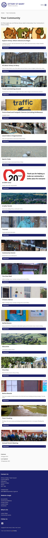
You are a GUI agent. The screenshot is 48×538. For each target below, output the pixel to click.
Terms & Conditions (6, 500)
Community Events (6, 515)
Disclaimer (4, 506)
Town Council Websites (6, 530)
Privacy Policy (4, 502)
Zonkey (15, 530)
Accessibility (4, 499)
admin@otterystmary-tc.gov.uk (9, 491)
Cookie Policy (4, 504)
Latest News (4, 513)
